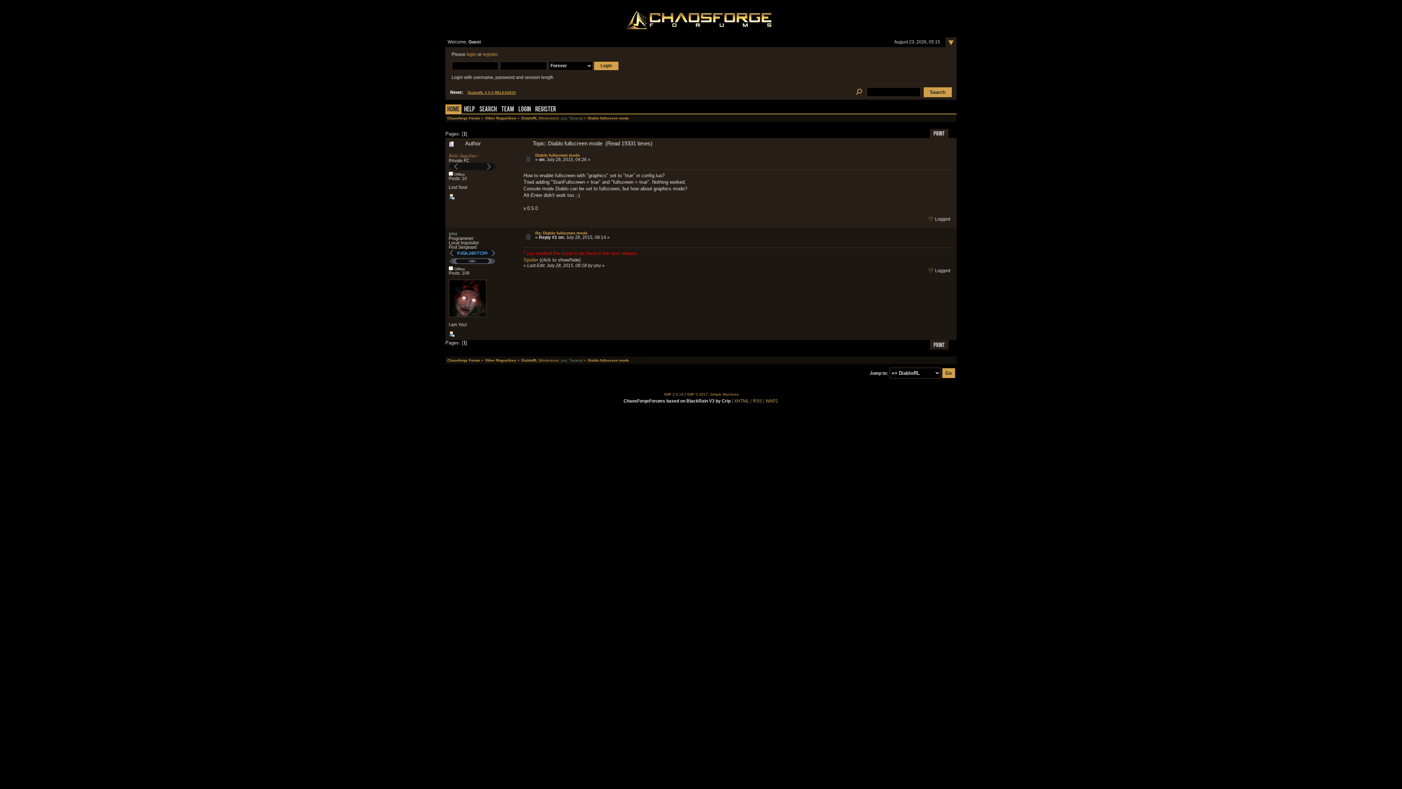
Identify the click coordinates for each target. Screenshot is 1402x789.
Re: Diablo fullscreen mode (561, 233)
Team (507, 110)
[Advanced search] (859, 92)
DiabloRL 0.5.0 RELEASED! (492, 93)
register (490, 54)
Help (469, 110)
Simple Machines (724, 394)
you (564, 118)
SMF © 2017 (697, 394)
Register (545, 110)
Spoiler (531, 260)
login (471, 54)
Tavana (575, 118)
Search (488, 110)
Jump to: (879, 373)
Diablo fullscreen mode (557, 155)
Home (453, 110)
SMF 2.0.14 (673, 394)
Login (524, 110)
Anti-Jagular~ (464, 156)
